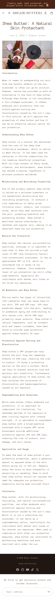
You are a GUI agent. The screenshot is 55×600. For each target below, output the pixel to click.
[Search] (9, 13)
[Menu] (3, 13)
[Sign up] (48, 592)
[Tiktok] (32, 569)
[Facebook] (17, 569)
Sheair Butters (31, 558)
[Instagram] (22, 569)
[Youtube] (27, 569)
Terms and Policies (27, 564)
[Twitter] (37, 569)
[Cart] (52, 13)
